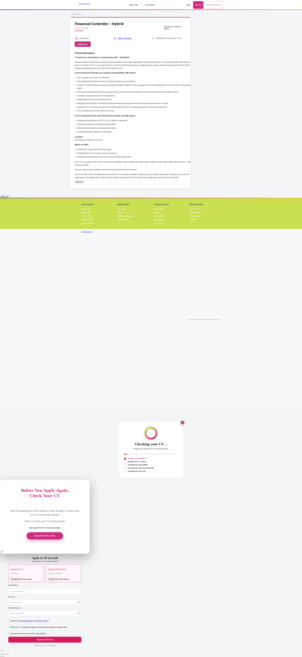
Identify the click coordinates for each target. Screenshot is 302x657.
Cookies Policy (195, 216)
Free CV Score (86, 212)
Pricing (120, 212)
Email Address (13, 585)
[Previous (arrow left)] (1, 656)
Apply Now (83, 44)
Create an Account (88, 223)
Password (11, 597)
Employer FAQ (122, 219)
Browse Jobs (134, 5)
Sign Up (198, 5)
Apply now (79, 182)
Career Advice (150, 5)
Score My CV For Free (45, 536)
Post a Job (121, 209)
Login (188, 5)
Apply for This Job (44, 640)
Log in (53, 645)
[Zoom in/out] (1, 654)
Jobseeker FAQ (86, 219)
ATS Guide (157, 223)
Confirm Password (14, 608)
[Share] (6, 654)
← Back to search (75, 14)
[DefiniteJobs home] (90, 319)
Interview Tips (158, 219)
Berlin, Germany (125, 38)
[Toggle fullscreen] (3, 654)
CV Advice (157, 212)
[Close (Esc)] (8, 654)
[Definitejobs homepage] (89, 5)
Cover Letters (158, 216)
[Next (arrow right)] (3, 656)
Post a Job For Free (214, 5)
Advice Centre (158, 209)
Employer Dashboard (125, 216)
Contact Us (193, 219)
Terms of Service (195, 209)
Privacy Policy (195, 212)
